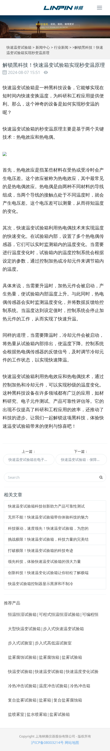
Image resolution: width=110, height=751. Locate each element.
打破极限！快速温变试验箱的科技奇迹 (40, 550)
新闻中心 (43, 47)
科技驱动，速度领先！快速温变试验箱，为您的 (48, 528)
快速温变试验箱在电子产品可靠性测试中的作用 (31, 459)
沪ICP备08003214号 (47, 742)
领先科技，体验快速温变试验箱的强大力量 (44, 561)
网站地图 (72, 742)
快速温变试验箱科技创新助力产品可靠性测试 (46, 506)
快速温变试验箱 (18, 47)
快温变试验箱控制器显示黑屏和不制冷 (40, 583)
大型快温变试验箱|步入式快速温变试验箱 (46, 628)
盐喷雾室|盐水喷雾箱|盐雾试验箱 (39, 714)
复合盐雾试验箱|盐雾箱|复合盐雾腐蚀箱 (45, 700)
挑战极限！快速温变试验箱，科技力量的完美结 (48, 539)
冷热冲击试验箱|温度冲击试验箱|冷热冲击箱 (49, 686)
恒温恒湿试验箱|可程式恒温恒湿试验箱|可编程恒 (53, 614)
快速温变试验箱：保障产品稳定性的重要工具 (84, 459)
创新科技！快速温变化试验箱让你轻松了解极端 (48, 572)
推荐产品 (12, 603)
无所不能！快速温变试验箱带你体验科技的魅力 (48, 517)
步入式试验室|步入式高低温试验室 (40, 643)
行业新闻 (61, 47)
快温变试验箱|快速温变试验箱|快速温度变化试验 (53, 671)
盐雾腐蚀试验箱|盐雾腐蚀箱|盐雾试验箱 (45, 657)
